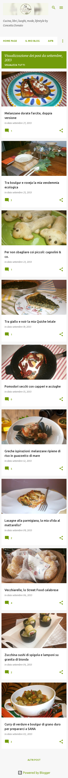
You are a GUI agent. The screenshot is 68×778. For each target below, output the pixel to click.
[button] (61, 130)
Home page (10, 41)
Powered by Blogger (36, 772)
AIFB (50, 41)
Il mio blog (32, 41)
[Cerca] (53, 7)
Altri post (34, 760)
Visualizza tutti (15, 65)
